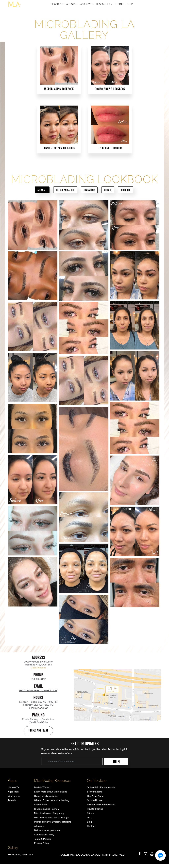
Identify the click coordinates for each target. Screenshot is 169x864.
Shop (130, 4)
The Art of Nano (95, 796)
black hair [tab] (89, 189)
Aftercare (39, 826)
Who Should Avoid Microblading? (51, 817)
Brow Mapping (94, 791)
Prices (90, 813)
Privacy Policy (41, 843)
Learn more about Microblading (50, 791)
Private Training (95, 809)
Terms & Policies (42, 839)
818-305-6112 (38, 679)
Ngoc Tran (13, 791)
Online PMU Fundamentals (101, 787)
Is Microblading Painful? (46, 809)
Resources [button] (103, 4)
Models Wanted (42, 787)
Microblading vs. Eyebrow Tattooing (52, 821)
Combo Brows (94, 800)
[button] (160, 855)
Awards (12, 800)
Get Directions (38, 667)
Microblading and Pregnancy (49, 813)
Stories (119, 4)
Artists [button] (70, 4)
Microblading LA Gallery (20, 854)
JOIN (116, 761)
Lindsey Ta (13, 787)
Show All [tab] (42, 189)
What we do (14, 796)
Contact (91, 826)
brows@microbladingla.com (38, 690)
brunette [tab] (125, 189)
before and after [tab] (65, 189)
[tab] (59, 69)
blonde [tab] (107, 189)
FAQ (89, 817)
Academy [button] (85, 4)
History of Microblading (46, 796)
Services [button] (56, 4)
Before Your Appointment (47, 830)
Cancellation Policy (44, 834)
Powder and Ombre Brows (101, 804)
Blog (89, 821)
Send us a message (38, 730)
